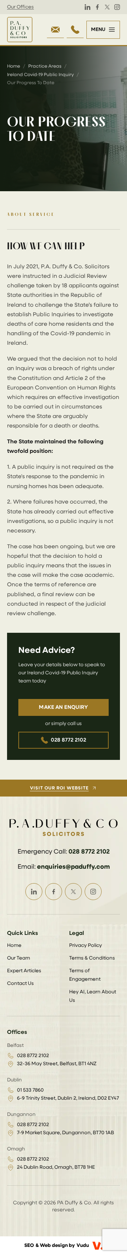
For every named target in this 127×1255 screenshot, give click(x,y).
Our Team (18, 958)
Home (13, 66)
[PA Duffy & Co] (19, 29)
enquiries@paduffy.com (73, 867)
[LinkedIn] (87, 7)
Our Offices (20, 7)
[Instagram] (117, 7)
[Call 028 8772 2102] (75, 29)
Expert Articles (24, 970)
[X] (107, 7)
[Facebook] (97, 7)
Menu (98, 29)
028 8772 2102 (68, 740)
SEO (29, 1245)
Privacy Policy (85, 945)
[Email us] (55, 29)
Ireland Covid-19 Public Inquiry (40, 75)
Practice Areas (44, 66)
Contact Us (20, 983)
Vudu (83, 1245)
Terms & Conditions (92, 958)
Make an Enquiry (63, 707)
